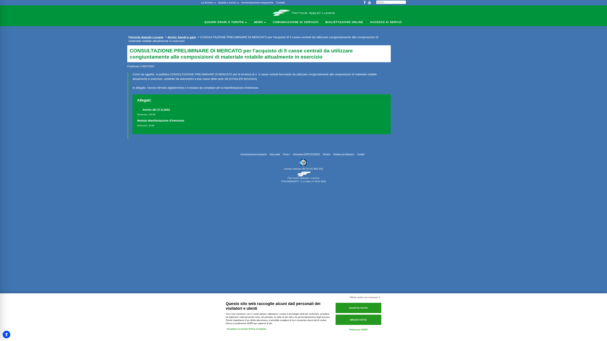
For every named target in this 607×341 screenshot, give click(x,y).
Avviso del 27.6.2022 (156, 109)
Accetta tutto (358, 308)
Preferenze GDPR (358, 329)
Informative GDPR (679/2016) (306, 154)
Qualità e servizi (227, 2)
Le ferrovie (207, 2)
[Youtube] (369, 2)
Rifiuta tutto (358, 320)
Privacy (286, 154)
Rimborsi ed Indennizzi (343, 154)
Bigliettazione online (344, 22)
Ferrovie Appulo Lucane (303, 11)
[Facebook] (364, 2)
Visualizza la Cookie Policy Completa (246, 329)
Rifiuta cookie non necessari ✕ (365, 297)
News (258, 22)
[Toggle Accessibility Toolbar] (6, 334)
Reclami (326, 154)
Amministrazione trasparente (257, 2)
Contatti (280, 2)
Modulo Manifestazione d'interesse (160, 120)
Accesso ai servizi (386, 22)
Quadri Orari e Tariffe (224, 22)
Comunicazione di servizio (295, 22)
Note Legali (275, 154)
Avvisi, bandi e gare (182, 37)
